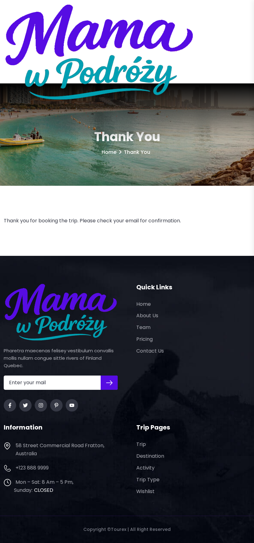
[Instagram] (41, 405)
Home (109, 152)
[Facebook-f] (10, 405)
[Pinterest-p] (56, 405)
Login (237, 52)
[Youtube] (72, 405)
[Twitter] (25, 405)
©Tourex (116, 529)
